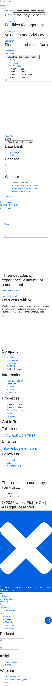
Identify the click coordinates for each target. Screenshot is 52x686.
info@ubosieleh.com (19, 448)
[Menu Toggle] (2, 7)
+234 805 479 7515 (19, 436)
